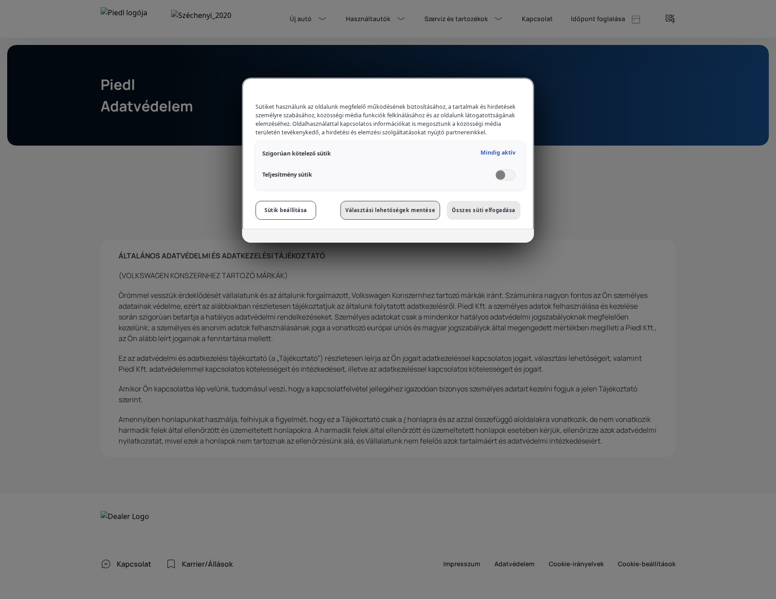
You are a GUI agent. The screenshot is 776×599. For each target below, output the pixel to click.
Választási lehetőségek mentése (390, 210)
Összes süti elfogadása (484, 210)
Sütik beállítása (286, 210)
